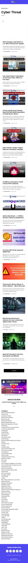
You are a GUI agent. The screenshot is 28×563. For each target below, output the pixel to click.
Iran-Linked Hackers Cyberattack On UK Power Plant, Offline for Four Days (13, 77)
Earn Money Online (6, 437)
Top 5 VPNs (4, 525)
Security (13, 39)
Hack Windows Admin (6, 453)
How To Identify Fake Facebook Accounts (11, 465)
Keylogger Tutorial (5, 474)
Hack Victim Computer (6, 450)
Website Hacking (5, 530)
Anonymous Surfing (6, 415)
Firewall (4, 179)
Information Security (6, 466)
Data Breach (14, 179)
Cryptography (4, 430)
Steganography (5, 520)
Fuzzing (3, 445)
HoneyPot (3, 461)
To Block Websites (5, 524)
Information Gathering (7, 145)
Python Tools (4, 501)
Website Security (5, 532)
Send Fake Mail (5, 514)
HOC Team (19, 555)
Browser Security (5, 419)
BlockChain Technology (7, 417)
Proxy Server (4, 499)
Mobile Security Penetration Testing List (10, 489)
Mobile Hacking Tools (6, 488)
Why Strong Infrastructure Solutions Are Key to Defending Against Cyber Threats (13, 320)
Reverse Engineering (6, 506)
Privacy (9, 39)
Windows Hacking (5, 538)
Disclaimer (18, 560)
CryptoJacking (4, 432)
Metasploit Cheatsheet (6, 483)
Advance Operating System (8, 412)
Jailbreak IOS (4, 471)
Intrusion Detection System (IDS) (9, 470)
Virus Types (4, 529)
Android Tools (4, 414)
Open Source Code (6, 492)
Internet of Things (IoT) (6, 468)
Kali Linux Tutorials (6, 473)
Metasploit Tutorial (5, 484)
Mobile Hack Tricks (6, 486)
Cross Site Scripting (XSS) (7, 429)
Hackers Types (5, 455)
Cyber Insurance (5, 434)
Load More (14, 370)
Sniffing (3, 517)
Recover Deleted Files (6, 504)
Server (16, 39)
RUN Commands (5, 507)
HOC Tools (4, 460)
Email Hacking (4, 438)
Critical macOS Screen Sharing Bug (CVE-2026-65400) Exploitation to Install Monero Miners (14, 112)
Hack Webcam (4, 452)
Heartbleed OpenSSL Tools (8, 456)
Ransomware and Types (7, 502)
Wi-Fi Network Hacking (7, 537)
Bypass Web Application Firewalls (9, 424)
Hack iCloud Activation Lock (8, 448)
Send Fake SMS (5, 515)
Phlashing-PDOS (5, 496)
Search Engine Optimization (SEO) (9, 509)
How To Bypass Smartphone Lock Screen (11, 463)
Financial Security (11, 247)
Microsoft (5, 281)
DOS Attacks (4, 435)
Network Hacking (5, 491)
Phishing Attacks (5, 494)
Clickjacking (4, 425)
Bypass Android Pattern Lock (8, 422)
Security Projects (5, 511)
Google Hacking (5, 447)
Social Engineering (6, 519)
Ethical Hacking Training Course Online (10, 440)
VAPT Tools (4, 527)
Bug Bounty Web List (6, 420)
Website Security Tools (6, 533)
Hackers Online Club (14, 547)
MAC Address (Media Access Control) (10, 479)
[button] (1, 2)
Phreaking (3, 497)
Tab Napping (4, 522)
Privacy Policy (12, 560)
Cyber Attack (5, 39)
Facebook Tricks (5, 443)
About (9, 560)
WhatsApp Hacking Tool (7, 535)
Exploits (3, 442)
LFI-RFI (3, 478)
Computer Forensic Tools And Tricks (10, 427)
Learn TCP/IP (4, 476)
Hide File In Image (5, 458)
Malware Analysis (5, 481)
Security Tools (4, 512)
